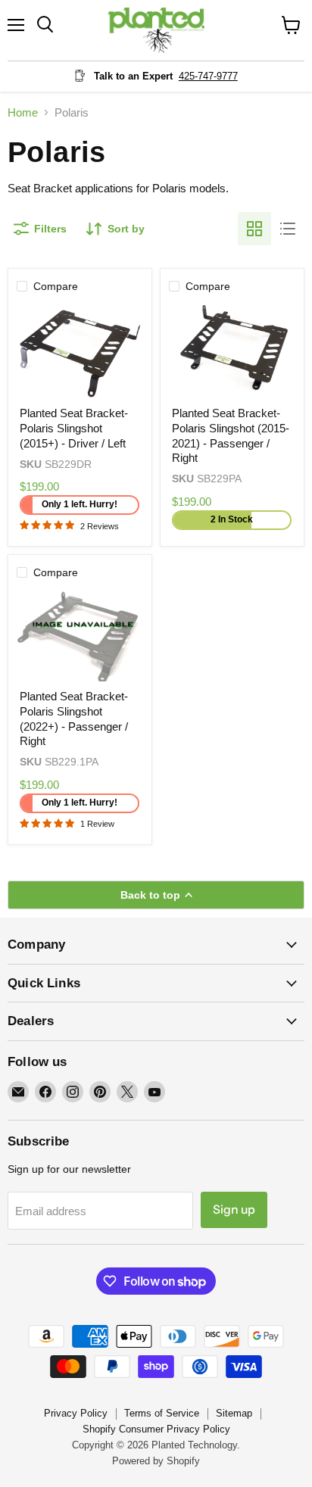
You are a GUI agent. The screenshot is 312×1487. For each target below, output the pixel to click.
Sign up (234, 1209)
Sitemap (234, 1413)
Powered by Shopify (156, 1461)
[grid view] (254, 228)
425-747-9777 (208, 76)
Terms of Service (161, 1413)
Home (23, 112)
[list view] (287, 228)
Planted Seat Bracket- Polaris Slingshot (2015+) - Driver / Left (74, 428)
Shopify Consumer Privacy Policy (156, 1429)
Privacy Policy (76, 1413)
